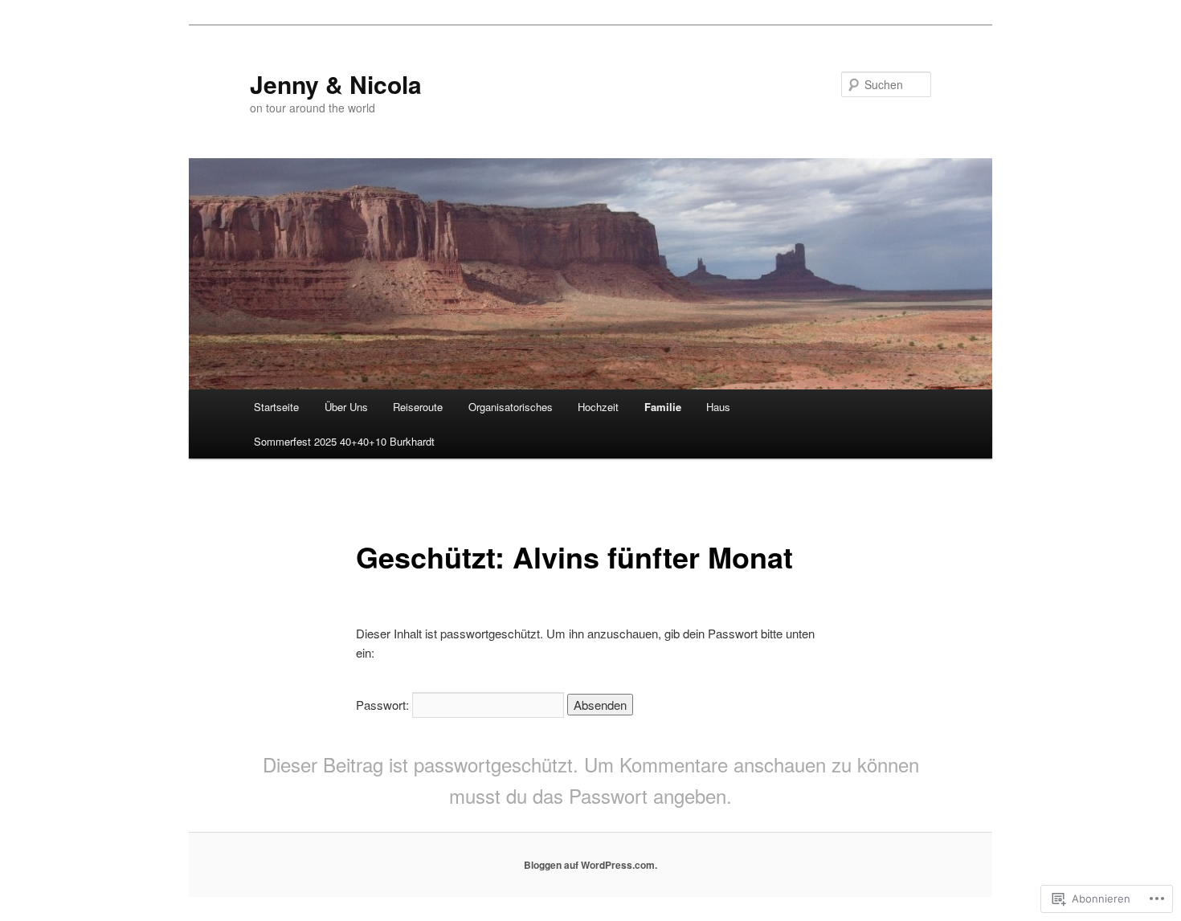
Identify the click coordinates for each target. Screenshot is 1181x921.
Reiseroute (418, 406)
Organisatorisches (510, 406)
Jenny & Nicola (336, 84)
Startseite (276, 406)
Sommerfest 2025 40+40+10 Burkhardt (344, 441)
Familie (662, 406)
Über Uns (346, 406)
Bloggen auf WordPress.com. (590, 865)
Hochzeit (598, 406)
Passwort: (384, 704)
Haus (718, 406)
